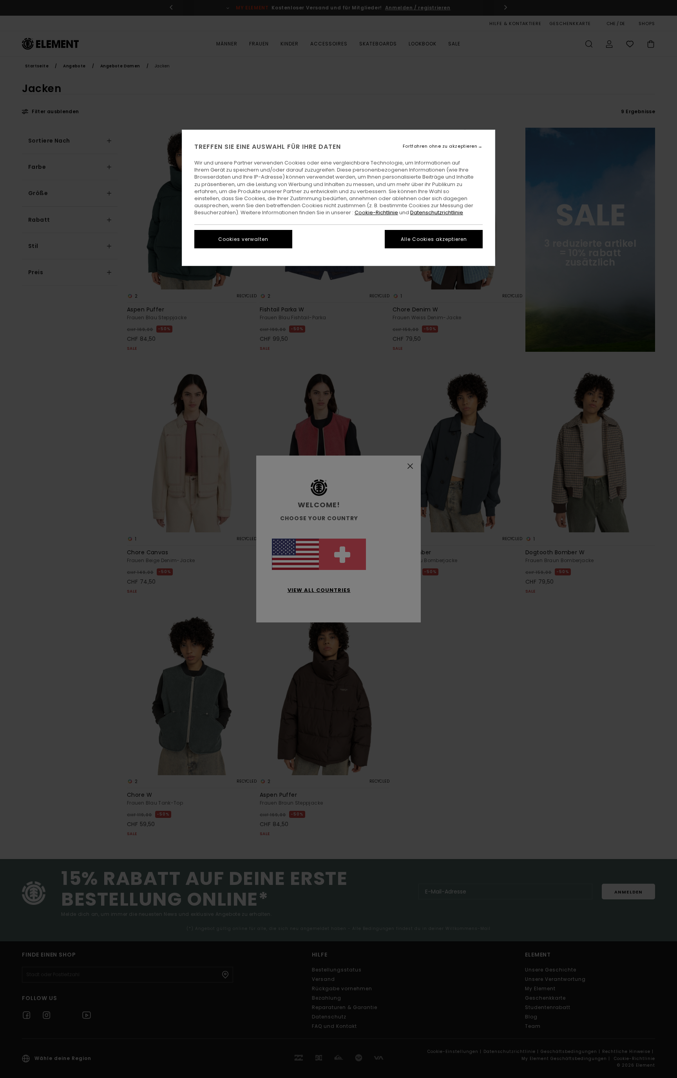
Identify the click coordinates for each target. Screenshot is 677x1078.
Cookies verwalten (243, 239)
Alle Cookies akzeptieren (434, 239)
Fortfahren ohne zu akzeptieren (440, 146)
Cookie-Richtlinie (376, 212)
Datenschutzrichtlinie (436, 212)
